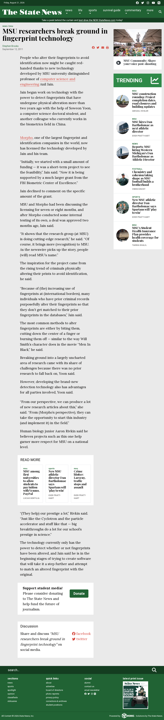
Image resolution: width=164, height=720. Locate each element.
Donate (79, 594)
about (48, 683)
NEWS (4, 26)
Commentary (133, 10)
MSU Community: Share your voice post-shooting (139, 62)
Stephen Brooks (10, 46)
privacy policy (52, 697)
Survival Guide (111, 10)
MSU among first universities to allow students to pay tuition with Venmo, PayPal (31, 482)
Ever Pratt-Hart (55, 496)
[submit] (154, 670)
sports (11, 686)
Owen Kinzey (138, 189)
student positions (54, 705)
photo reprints (52, 694)
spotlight (12, 690)
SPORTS (52, 468)
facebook (83, 633)
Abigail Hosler (140, 111)
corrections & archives (56, 701)
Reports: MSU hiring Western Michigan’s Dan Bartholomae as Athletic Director (143, 153)
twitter (81, 639)
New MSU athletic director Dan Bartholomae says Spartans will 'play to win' (57, 480)
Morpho (26, 138)
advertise (50, 686)
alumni (87, 683)
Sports (93, 10)
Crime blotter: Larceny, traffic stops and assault (80, 479)
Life (80, 10)
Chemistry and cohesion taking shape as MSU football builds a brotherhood (143, 178)
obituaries (12, 701)
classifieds (13, 697)
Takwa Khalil (139, 245)
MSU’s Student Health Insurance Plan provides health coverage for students (145, 234)
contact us (89, 686)
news (10, 683)
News (68, 10)
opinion (11, 694)
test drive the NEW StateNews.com (97, 20)
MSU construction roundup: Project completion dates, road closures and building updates (144, 100)
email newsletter (91, 690)
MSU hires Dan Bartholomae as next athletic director (142, 126)
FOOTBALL (137, 169)
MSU (11, 26)
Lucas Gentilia (31, 498)
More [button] (150, 10)
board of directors (54, 690)
